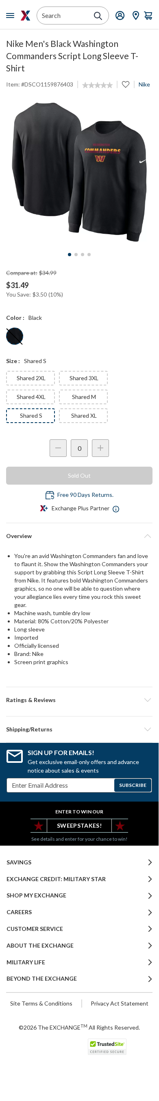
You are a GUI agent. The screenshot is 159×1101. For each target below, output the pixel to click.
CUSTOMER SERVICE (35, 929)
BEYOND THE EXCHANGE (42, 978)
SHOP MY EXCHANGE (36, 895)
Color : (15, 317)
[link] (97, 85)
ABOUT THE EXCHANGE (40, 945)
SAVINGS (19, 862)
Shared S (31, 415)
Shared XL (84, 415)
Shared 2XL (31, 377)
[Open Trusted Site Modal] (107, 1047)
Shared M (84, 396)
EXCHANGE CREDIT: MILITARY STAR (56, 879)
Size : (13, 360)
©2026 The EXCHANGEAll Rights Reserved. (79, 1027)
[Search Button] (98, 16)
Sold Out (79, 475)
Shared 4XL (31, 396)
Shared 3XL (84, 377)
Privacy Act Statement (119, 1003)
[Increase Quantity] (100, 448)
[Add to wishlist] (126, 84)
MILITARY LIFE (26, 962)
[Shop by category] (11, 15)
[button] (79, 700)
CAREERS (19, 912)
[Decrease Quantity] (58, 448)
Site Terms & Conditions (41, 1003)
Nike (144, 84)
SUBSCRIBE (132, 785)
